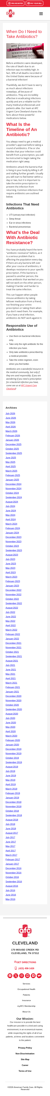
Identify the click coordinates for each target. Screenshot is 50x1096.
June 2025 (11, 458)
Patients (26, 995)
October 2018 (12, 811)
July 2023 (10, 559)
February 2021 (13, 687)
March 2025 (11, 471)
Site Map (25, 1059)
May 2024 (10, 515)
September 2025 (14, 453)
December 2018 (13, 802)
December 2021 (13, 643)
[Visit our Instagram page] (21, 975)
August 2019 (12, 767)
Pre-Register (17, 3)
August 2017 (12, 833)
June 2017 (11, 842)
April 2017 (11, 851)
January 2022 (12, 639)
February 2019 (13, 793)
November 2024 (13, 488)
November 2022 (13, 594)
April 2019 (11, 784)
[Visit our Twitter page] (15, 975)
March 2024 (11, 524)
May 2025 (10, 462)
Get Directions (26, 962)
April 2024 (11, 519)
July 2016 (10, 890)
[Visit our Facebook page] (10, 975)
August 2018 (12, 820)
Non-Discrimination (25, 1053)
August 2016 (12, 886)
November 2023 (13, 541)
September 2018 (14, 815)
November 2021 (13, 647)
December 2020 (13, 696)
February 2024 (13, 528)
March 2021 (11, 683)
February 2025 (13, 475)
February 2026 (13, 435)
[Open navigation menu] (41, 13)
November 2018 (13, 806)
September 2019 (14, 762)
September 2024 (14, 497)
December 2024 (13, 484)
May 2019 (10, 780)
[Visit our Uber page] (33, 975)
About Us (26, 1012)
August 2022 (12, 608)
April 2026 (11, 427)
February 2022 (13, 634)
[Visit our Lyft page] (39, 975)
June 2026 (11, 418)
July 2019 (10, 771)
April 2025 (11, 466)
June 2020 (11, 722)
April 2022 (11, 625)
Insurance (26, 1000)
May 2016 (10, 899)
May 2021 (10, 674)
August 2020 (12, 714)
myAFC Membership (26, 1006)
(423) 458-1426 (26, 968)
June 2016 (11, 895)
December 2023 (13, 537)
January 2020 (12, 745)
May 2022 (10, 621)
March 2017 (11, 855)
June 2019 (11, 775)
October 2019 (12, 758)
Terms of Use (25, 1071)
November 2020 (13, 700)
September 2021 (14, 656)
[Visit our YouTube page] (27, 975)
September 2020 (14, 709)
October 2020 (12, 705)
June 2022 (11, 616)
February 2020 (13, 740)
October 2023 (12, 546)
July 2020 (10, 718)
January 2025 (12, 480)
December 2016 (13, 868)
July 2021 (10, 665)
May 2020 (10, 727)
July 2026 (10, 413)
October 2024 (12, 493)
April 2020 (11, 731)
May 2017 (10, 846)
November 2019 (13, 753)
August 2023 (12, 555)
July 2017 (10, 837)
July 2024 (10, 506)
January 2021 (12, 692)
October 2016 (12, 877)
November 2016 (13, 873)
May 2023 (10, 568)
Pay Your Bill (36, 3)
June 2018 (11, 828)
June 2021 (11, 669)
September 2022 (14, 603)
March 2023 (11, 577)
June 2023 (11, 563)
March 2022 (11, 630)
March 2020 (11, 736)
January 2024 (12, 533)
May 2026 (10, 422)
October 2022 (12, 599)
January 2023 (12, 586)
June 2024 (11, 510)
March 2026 (11, 431)
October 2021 (12, 652)
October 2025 (12, 449)
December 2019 (13, 749)
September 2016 (14, 881)
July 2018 (10, 824)
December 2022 (13, 590)
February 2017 (13, 859)
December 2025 (13, 444)
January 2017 (12, 864)
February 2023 (13, 581)
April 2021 (11, 678)
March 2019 (11, 789)
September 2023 (14, 550)
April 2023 (11, 572)
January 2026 (12, 440)
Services (26, 984)
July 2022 (10, 612)
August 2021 (12, 661)
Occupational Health (26, 989)
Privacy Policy (25, 1048)
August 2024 (12, 502)
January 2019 (12, 798)
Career (25, 1065)
